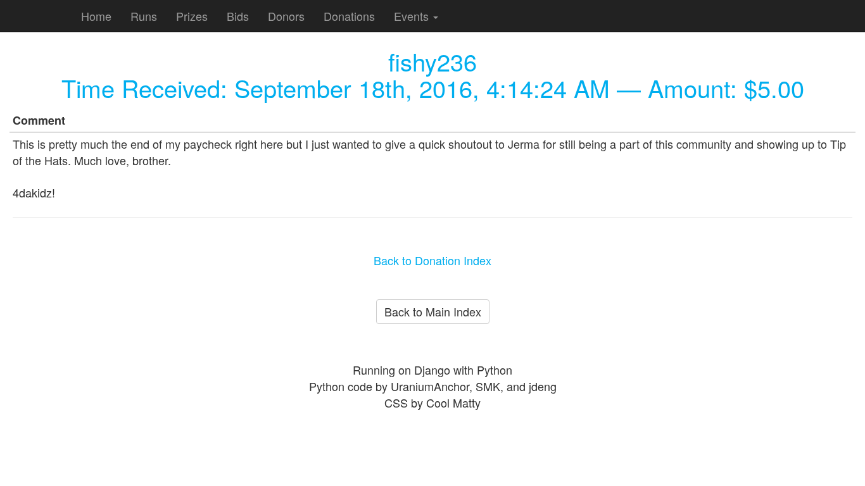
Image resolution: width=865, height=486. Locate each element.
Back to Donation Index (432, 260)
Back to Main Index (432, 311)
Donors (286, 16)
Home (96, 16)
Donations (349, 16)
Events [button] (413, 16)
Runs (143, 16)
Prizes (192, 16)
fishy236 (432, 61)
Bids (238, 16)
